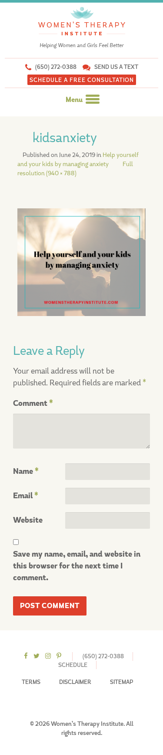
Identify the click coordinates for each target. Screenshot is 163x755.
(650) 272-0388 (56, 67)
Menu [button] (75, 100)
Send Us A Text (116, 67)
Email (25, 495)
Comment (33, 403)
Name (26, 471)
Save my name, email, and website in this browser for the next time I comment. (76, 566)
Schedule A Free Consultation (82, 80)
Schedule (72, 665)
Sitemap (121, 682)
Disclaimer (75, 682)
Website (28, 520)
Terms (31, 682)
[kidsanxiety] (81, 261)
